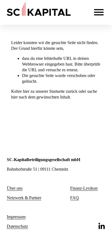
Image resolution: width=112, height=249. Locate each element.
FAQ (74, 197)
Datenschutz (17, 226)
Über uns (15, 188)
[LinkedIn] (101, 226)
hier (26, 91)
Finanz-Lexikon (84, 188)
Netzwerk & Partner (24, 197)
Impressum (16, 216)
